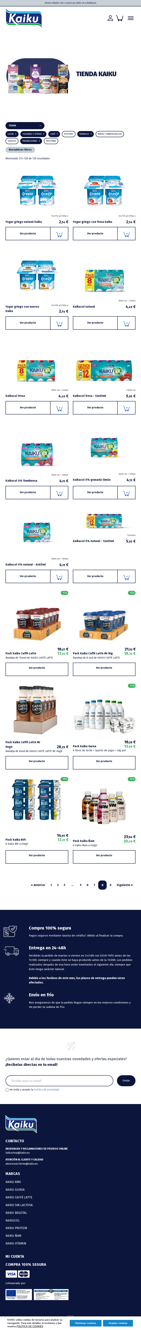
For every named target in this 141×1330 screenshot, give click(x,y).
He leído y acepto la (34, 1089)
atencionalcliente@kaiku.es (22, 1163)
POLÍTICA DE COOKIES (30, 1326)
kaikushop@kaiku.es (18, 1152)
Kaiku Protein (16, 1228)
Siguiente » (125, 885)
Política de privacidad (46, 1089)
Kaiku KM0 (13, 1182)
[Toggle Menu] (131, 18)
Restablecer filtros (20, 149)
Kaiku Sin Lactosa (19, 1205)
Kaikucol (13, 1220)
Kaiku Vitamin (16, 1243)
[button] (85, 134)
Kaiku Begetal (16, 1213)
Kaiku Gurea (15, 1189)
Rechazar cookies (85, 1323)
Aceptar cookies (118, 1323)
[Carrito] (119, 18)
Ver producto (28, 233)
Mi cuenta (15, 1256)
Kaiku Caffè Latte (19, 1197)
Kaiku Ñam (13, 1235)
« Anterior (38, 885)
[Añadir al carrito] (59, 233)
